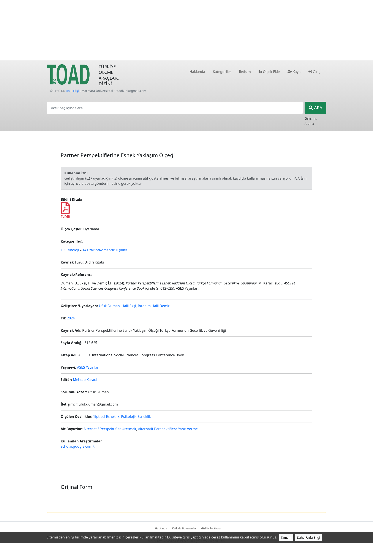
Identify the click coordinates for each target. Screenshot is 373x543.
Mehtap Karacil (85, 379)
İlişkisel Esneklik (106, 416)
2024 (71, 318)
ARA (317, 107)
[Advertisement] (186, 30)
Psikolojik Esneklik (136, 416)
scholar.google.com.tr (78, 446)
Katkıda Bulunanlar (184, 528)
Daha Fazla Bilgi (308, 537)
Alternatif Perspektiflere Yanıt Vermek (169, 428)
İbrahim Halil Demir (154, 305)
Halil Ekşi (72, 91)
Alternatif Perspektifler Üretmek (110, 428)
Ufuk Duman (109, 305)
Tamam (286, 537)
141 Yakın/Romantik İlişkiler (104, 250)
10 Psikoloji (70, 250)
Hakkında (161, 528)
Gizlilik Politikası (211, 528)
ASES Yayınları (88, 367)
